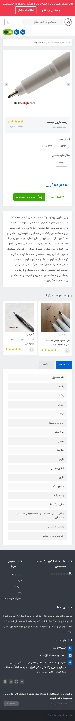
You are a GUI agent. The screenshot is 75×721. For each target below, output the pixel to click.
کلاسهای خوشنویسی (12, 598)
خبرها (19, 581)
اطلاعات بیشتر (25, 10)
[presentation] (68, 84)
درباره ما (18, 587)
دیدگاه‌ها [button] (46, 365)
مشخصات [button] (64, 365)
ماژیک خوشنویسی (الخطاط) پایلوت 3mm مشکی (57, 342)
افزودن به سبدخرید (26, 197)
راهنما (19, 592)
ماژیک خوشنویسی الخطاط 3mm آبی (22, 342)
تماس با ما (17, 575)
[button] (8, 32)
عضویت (11, 704)
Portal (50, 715)
